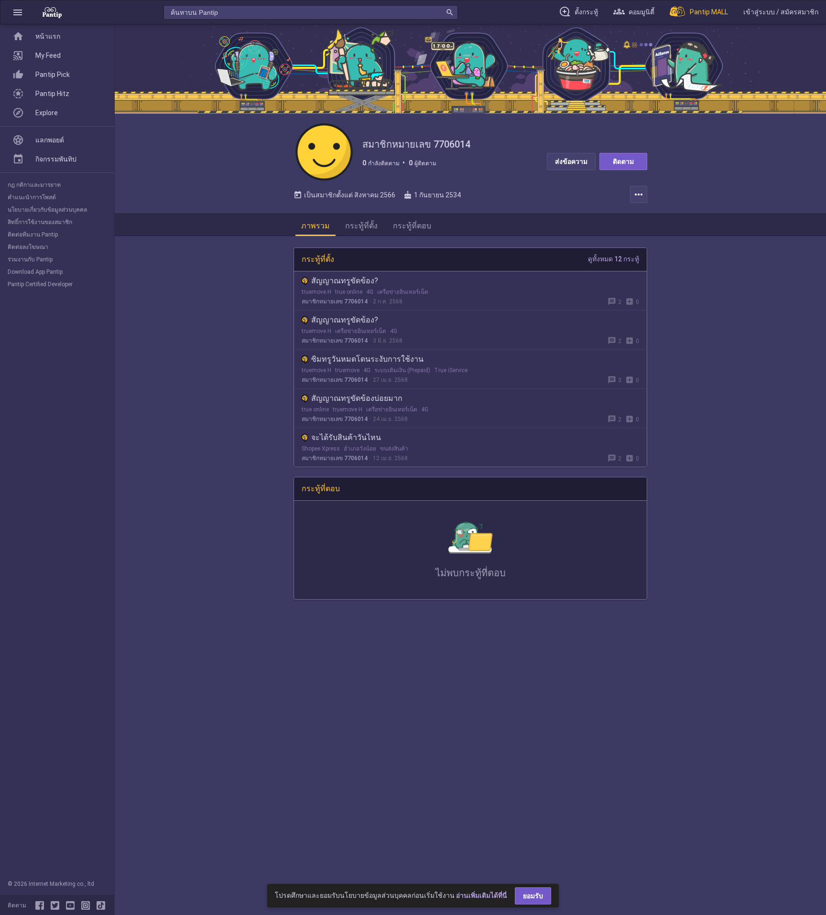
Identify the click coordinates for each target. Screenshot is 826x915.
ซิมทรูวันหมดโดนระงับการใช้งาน (367, 359)
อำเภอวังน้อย (360, 448)
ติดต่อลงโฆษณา (28, 247)
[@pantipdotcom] (87, 905)
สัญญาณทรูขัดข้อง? (344, 280)
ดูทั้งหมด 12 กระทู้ (613, 259)
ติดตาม (623, 161)
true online (348, 292)
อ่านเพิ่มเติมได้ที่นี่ (481, 895)
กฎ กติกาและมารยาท (34, 185)
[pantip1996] (72, 905)
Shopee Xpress (321, 448)
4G (369, 292)
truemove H (316, 292)
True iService (450, 370)
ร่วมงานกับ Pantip (30, 259)
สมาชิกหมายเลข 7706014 (335, 301)
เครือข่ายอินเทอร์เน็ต (402, 292)
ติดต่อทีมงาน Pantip (33, 234)
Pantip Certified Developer (40, 284)
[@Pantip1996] (57, 905)
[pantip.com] (52, 12)
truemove (347, 370)
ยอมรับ (533, 896)
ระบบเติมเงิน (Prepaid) (402, 370)
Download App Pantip (35, 272)
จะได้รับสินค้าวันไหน (346, 437)
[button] (17, 12)
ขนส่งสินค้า (394, 448)
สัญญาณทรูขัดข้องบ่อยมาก (356, 398)
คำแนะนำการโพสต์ (32, 197)
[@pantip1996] (101, 905)
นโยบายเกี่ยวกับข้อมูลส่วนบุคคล (47, 209)
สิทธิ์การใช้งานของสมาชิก (40, 222)
